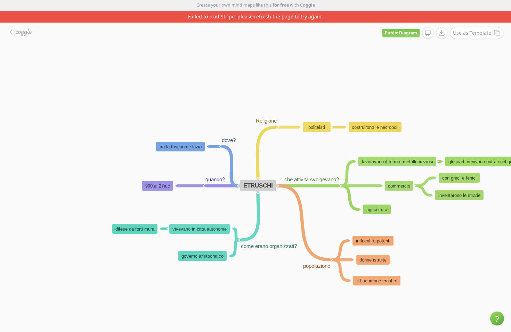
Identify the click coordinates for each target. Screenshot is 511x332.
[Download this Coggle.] (441, 33)
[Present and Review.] (427, 33)
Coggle (307, 5)
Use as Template (472, 33)
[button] (497, 318)
